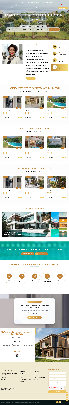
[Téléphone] (67, 400)
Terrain (34, 281)
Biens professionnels (34, 2)
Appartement (22, 281)
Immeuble (22, 381)
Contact (37, 7)
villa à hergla (28, 150)
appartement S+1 (7, 190)
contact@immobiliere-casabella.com (9, 380)
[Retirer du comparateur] (17, 108)
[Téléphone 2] (67, 397)
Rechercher (54, 29)
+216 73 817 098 (5, 376)
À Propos (51, 2)
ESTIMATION (62, 8)
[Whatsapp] (67, 395)
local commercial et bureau (26, 379)
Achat (23, 26)
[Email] (67, 392)
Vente (21, 2)
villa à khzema (6, 110)
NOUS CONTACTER (27, 253)
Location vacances (44, 2)
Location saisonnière (41, 26)
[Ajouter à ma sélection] (20, 108)
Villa (9, 281)
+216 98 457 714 (5, 377)
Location (26, 2)
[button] (62, 4)
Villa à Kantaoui (51, 110)
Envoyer (57, 391)
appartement (28, 190)
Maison (21, 373)
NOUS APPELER (41, 253)
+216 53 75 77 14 (5, 379)
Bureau (60, 281)
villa (26, 110)
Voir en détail (6, 117)
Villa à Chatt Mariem (52, 150)
